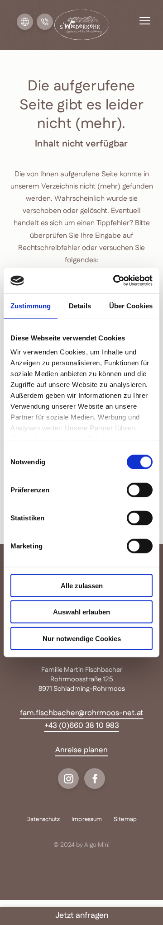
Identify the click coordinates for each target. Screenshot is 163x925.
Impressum (87, 819)
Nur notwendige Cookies (82, 638)
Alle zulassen (82, 585)
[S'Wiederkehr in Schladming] (81, 24)
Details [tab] (80, 305)
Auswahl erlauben (81, 612)
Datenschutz (43, 819)
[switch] (140, 489)
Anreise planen (81, 750)
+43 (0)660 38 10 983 (81, 725)
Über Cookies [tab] (131, 305)
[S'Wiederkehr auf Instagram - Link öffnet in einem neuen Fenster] (68, 778)
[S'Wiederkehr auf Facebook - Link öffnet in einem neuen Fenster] (94, 778)
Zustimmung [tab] (30, 305)
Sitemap (125, 819)
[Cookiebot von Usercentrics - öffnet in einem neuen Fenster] (115, 281)
